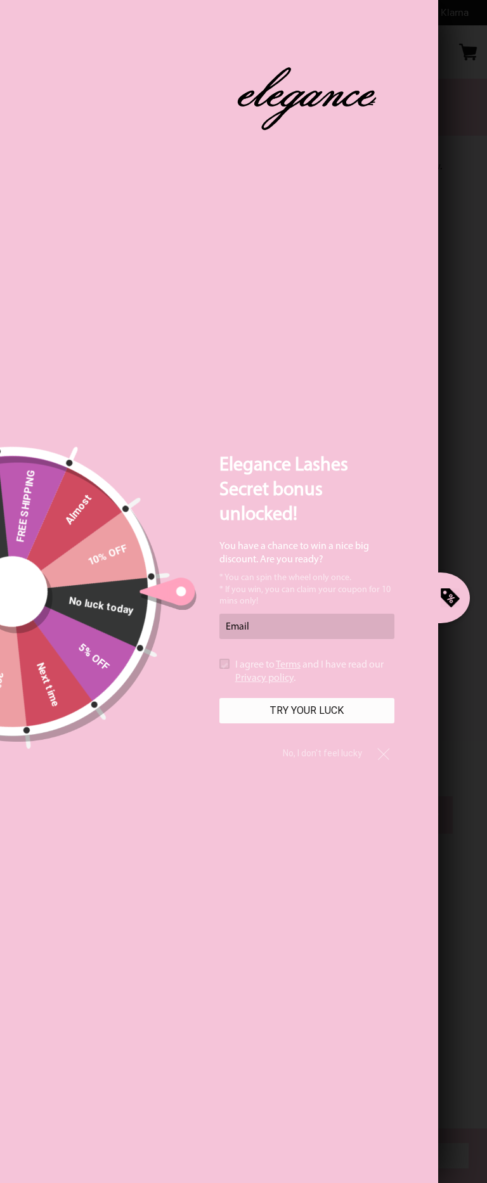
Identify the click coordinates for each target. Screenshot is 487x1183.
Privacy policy (264, 678)
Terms (288, 665)
